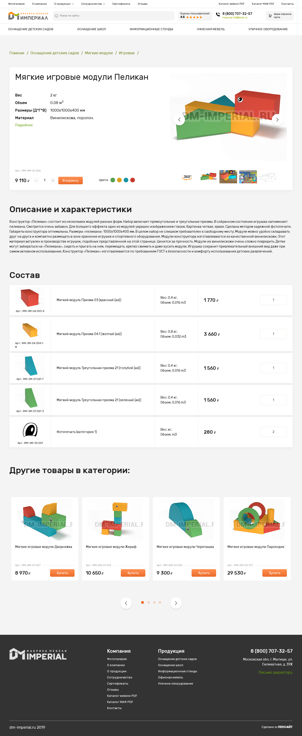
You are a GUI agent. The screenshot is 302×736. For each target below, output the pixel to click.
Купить (62, 573)
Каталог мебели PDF (231, 3)
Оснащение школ (91, 29)
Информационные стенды (151, 29)
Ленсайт (285, 727)
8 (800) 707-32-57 (237, 14)
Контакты (287, 3)
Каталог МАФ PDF (263, 3)
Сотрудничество (91, 3)
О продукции (62, 3)
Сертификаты (121, 3)
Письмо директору (276, 672)
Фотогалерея (16, 3)
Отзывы (142, 3)
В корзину (71, 181)
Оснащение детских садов (30, 29)
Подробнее (24, 125)
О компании (39, 3)
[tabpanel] (44, 539)
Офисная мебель (211, 29)
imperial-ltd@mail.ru (234, 17)
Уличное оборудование (268, 29)
